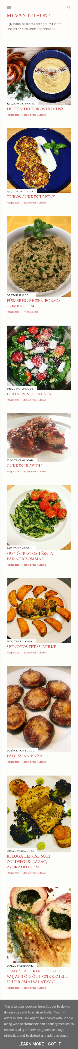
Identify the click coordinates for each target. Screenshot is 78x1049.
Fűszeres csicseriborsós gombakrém (33, 303)
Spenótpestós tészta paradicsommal (30, 556)
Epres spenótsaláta (29, 394)
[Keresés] (68, 6)
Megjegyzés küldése (34, 114)
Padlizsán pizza (25, 756)
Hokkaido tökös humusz (35, 109)
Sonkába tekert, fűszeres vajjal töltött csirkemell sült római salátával (37, 976)
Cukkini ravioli (25, 465)
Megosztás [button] (13, 114)
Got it (54, 1044)
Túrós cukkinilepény (31, 196)
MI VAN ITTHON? (28, 15)
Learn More (31, 1044)
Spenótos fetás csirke (31, 646)
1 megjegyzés (30, 311)
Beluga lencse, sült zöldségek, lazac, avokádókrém (29, 861)
